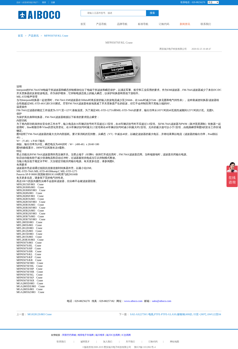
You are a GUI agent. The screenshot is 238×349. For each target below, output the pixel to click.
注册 (53, 2)
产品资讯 (33, 35)
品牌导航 (122, 24)
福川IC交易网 (113, 335)
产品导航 (101, 24)
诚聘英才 (85, 341)
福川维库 (99, 335)
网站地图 (174, 341)
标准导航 (143, 24)
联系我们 (206, 24)
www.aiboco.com (133, 301)
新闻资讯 (185, 24)
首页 (83, 24)
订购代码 (164, 24)
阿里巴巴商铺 (69, 335)
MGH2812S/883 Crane (40, 314)
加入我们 (107, 341)
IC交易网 (126, 335)
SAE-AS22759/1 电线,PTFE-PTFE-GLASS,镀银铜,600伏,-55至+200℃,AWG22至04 (175, 314)
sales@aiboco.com (161, 301)
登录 (44, 2)
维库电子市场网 (86, 335)
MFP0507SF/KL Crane (56, 35)
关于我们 (130, 341)
